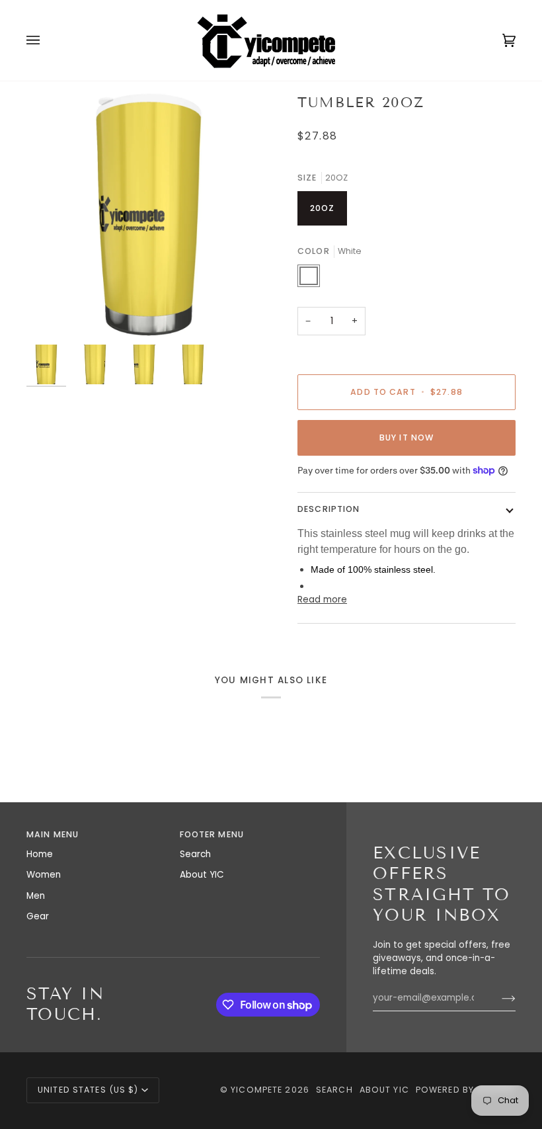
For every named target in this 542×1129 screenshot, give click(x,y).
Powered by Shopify (466, 1089)
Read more (322, 599)
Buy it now (406, 437)
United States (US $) (88, 1089)
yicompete (256, 1089)
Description (328, 509)
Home (39, 854)
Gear (37, 916)
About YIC (202, 874)
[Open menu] (46, 40)
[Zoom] (148, 215)
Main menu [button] (52, 834)
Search (195, 854)
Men (35, 896)
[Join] (498, 998)
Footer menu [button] (212, 834)
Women (43, 874)
